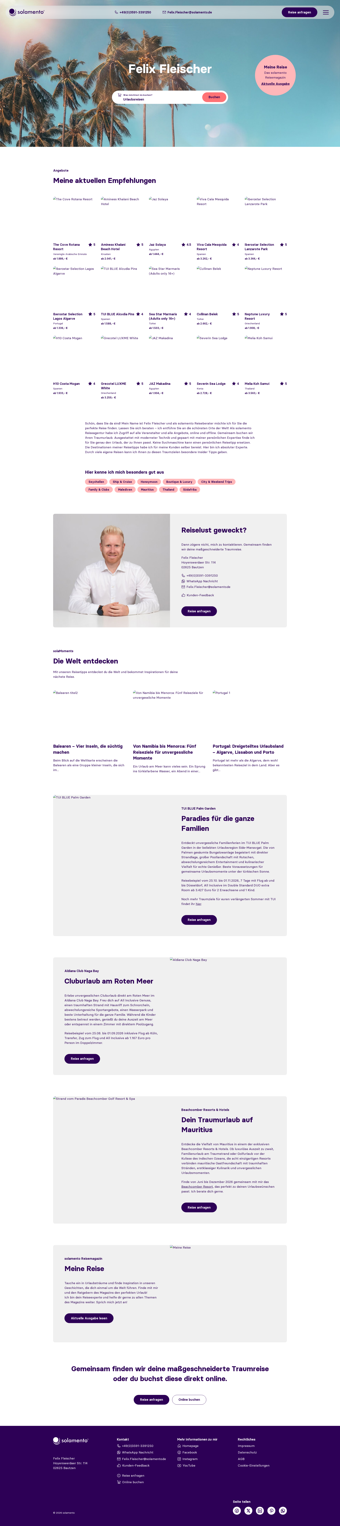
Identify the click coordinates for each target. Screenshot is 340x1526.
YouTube (189, 1465)
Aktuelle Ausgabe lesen (89, 1318)
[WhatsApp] (283, 1511)
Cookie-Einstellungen (254, 1465)
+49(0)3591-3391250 (135, 12)
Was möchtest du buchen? (137, 95)
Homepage (190, 1446)
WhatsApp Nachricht (202, 581)
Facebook (189, 1452)
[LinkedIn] (260, 1511)
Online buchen (189, 1400)
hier (198, 904)
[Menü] (326, 12)
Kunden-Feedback (200, 595)
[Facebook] (237, 1511)
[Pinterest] (271, 1511)
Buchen (214, 97)
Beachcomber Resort (197, 1187)
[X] (248, 1511)
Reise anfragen (199, 920)
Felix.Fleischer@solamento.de (208, 587)
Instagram (190, 1459)
